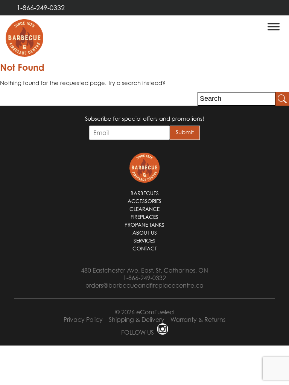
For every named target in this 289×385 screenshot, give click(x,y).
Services (144, 241)
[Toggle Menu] (274, 26)
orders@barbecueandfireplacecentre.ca (144, 285)
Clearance (144, 209)
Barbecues (145, 193)
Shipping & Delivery (136, 319)
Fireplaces (144, 217)
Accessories (144, 201)
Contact (144, 249)
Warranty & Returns (197, 319)
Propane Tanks (144, 225)
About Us (144, 233)
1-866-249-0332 (41, 8)
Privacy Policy (83, 319)
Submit (185, 132)
